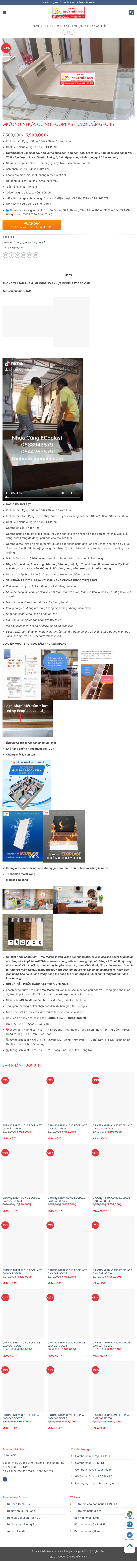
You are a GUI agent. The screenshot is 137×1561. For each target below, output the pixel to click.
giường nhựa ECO (17, 247)
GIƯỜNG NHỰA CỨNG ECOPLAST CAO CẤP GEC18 (22, 1272)
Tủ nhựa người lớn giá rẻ (22, 1524)
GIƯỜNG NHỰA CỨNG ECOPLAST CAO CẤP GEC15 (67, 1127)
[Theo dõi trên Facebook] (5, 1479)
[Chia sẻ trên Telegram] (35, 255)
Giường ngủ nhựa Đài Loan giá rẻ (96, 1483)
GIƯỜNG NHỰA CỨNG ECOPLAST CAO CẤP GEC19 (22, 1344)
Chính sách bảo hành (41, 1551)
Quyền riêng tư (99, 1551)
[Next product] (65, 32)
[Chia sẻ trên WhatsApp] (5, 255)
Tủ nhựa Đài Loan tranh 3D (24, 1517)
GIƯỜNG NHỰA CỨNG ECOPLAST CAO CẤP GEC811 (112, 1127)
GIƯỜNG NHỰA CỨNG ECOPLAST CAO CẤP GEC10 (112, 1417)
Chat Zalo (130, 1529)
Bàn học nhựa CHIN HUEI (90, 1524)
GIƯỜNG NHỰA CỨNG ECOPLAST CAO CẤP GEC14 (22, 1127)
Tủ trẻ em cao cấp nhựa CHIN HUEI (96, 1504)
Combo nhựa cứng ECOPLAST (94, 1456)
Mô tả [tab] (68, 275)
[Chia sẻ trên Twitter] (17, 255)
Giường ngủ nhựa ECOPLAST (93, 1476)
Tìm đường (129, 1518)
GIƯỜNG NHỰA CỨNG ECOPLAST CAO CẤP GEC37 (22, 1417)
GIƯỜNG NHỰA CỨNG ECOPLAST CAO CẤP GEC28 (67, 1417)
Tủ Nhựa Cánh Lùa (18, 1504)
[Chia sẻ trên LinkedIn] (29, 255)
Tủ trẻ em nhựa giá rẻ (87, 1511)
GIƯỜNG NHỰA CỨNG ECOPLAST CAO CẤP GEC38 (67, 1344)
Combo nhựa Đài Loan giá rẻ (93, 1469)
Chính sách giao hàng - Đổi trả (72, 1551)
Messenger (129, 1539)
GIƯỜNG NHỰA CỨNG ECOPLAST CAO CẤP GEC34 (67, 1272)
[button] (5, 12)
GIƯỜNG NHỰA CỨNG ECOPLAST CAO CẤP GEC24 (22, 1199)
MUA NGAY (10, 1138)
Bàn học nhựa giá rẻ (87, 1531)
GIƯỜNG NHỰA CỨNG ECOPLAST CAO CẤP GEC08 (112, 1199)
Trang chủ (39, 26)
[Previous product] (71, 32)
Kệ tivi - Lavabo (17, 1531)
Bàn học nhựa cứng (86, 1517)
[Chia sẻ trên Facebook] (11, 255)
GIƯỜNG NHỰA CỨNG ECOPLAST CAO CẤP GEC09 (112, 1344)
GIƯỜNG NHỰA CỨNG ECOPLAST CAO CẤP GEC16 (112, 1272)
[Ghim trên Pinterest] (23, 255)
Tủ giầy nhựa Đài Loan (21, 1511)
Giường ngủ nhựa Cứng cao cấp (79, 26)
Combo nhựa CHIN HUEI (90, 1463)
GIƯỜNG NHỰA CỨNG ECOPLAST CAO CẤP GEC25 (67, 1199)
